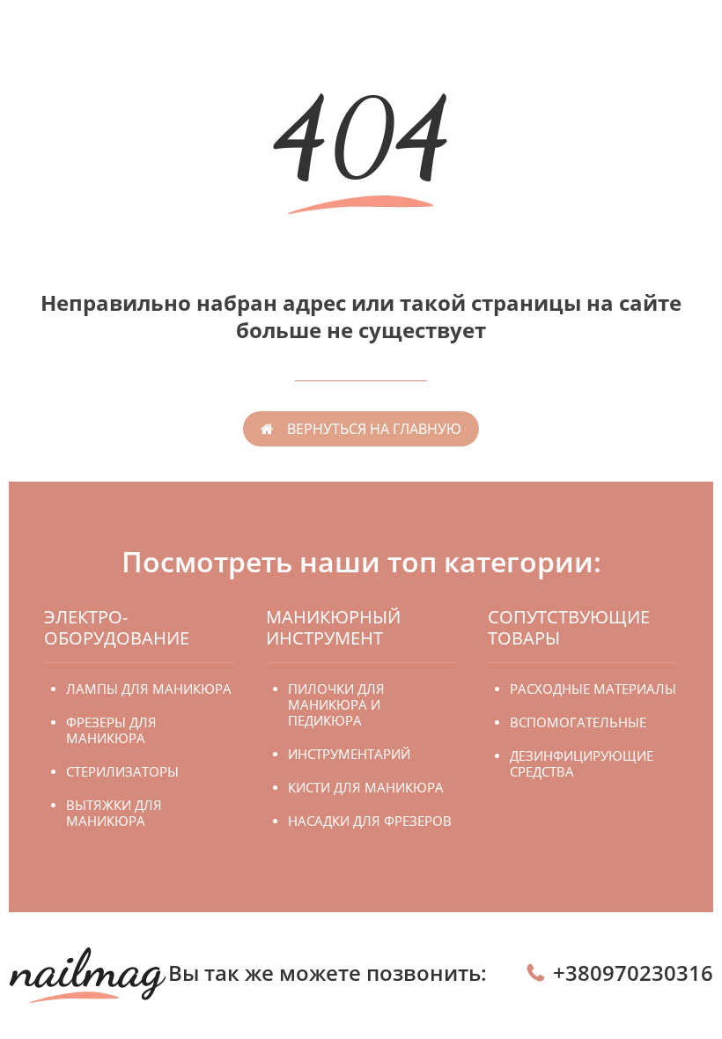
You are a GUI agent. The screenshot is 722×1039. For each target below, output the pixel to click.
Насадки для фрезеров (370, 820)
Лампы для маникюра (149, 688)
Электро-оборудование (116, 627)
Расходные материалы (593, 688)
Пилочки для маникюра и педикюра (336, 704)
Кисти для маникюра (366, 787)
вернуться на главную (374, 428)
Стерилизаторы (122, 771)
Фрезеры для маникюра (111, 730)
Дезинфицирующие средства (581, 763)
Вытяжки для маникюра (114, 812)
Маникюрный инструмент (333, 627)
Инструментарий (349, 754)
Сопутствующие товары (569, 627)
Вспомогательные (578, 722)
